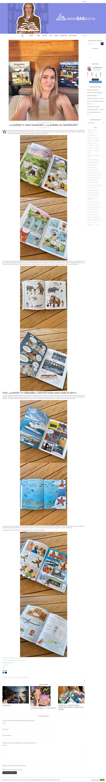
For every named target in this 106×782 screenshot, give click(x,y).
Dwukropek (90, 137)
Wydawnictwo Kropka (93, 190)
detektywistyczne (92, 135)
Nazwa (4, 723)
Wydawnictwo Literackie (94, 192)
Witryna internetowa (6, 735)
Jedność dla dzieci (92, 142)
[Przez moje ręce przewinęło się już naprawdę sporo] (91, 76)
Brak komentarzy (46, 127)
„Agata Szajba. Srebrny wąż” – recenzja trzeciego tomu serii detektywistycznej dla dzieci (95, 101)
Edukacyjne (44, 122)
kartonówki (91, 145)
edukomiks (5, 677)
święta (97, 224)
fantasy (90, 140)
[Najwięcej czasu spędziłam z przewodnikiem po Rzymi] (96, 74)
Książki (31, 35)
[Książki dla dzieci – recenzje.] (22, 35)
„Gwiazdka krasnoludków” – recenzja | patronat (43, 708)
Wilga (89, 153)
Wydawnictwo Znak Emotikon (95, 219)
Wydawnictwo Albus (93, 159)
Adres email (5, 729)
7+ (38, 122)
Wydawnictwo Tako (92, 209)
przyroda (96, 148)
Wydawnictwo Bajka (92, 164)
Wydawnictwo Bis (92, 167)
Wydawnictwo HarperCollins (95, 185)
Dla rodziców (73, 35)
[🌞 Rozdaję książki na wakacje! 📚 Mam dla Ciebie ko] (96, 76)
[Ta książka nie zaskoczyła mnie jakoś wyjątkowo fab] (91, 74)
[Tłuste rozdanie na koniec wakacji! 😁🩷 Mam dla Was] (87, 73)
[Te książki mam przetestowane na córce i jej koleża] (87, 74)
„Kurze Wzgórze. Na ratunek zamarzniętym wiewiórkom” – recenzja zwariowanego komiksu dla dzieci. (95, 109)
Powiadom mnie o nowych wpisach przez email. (12, 769)
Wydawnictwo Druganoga (94, 172)
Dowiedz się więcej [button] (95, 779)
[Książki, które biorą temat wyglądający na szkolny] (87, 76)
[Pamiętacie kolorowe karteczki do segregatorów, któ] (96, 73)
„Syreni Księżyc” (6, 705)
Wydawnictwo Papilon (93, 204)
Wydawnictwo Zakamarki (94, 217)
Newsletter (63, 35)
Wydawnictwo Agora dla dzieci (94, 156)
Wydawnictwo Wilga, (6, 662)
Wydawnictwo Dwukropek (94, 177)
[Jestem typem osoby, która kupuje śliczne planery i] (100, 74)
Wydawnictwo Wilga (25, 677)
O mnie (38, 35)
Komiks (50, 122)
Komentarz (4, 745)
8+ (39, 122)
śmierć (89, 222)
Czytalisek (90, 132)
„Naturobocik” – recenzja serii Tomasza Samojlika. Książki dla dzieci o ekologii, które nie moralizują (71, 707)
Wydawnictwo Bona (92, 169)
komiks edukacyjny (16, 677)
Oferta (56, 35)
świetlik (95, 222)
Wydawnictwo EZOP (92, 180)
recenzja (90, 150)
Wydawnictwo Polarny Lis (94, 207)
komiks (10, 677)
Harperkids (96, 140)
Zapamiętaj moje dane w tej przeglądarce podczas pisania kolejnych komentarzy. (19, 742)
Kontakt (44, 35)
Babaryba (90, 130)
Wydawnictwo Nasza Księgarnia (93, 198)
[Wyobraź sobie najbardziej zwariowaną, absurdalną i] (100, 73)
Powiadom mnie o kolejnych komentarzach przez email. (14, 765)
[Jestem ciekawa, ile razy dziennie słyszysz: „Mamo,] (100, 76)
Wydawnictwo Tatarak (93, 212)
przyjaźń (90, 148)
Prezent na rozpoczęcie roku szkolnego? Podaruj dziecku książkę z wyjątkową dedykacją (95, 92)
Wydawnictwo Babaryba (93, 162)
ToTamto (96, 150)
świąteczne (90, 224)
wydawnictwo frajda (93, 182)
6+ (36, 122)
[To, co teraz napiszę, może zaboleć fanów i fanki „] (91, 73)
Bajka (96, 130)
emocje (97, 137)
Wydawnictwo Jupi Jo (93, 187)
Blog (50, 35)
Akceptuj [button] (102, 779)
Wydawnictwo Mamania (93, 195)
